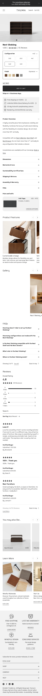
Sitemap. (36, 692)
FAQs (4, 188)
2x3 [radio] (21, 58)
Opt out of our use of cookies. (18, 690)
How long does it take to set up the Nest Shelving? (17, 329)
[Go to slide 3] (20, 40)
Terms (32, 688)
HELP (4, 678)
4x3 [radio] (21, 64)
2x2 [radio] (10, 58)
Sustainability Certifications (13, 171)
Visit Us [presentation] (36, 594)
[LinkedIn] (9, 684)
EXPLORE (6, 604)
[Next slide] (37, 217)
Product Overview (9, 119)
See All (16, 363)
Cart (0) (36, 10)
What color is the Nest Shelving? (14, 351)
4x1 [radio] (32, 58)
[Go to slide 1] (16, 40)
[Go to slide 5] (23, 40)
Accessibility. (28, 692)
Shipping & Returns (10, 176)
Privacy (5, 690)
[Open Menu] (4, 10)
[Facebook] (6, 684)
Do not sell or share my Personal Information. (20, 691)
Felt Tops (22, 199)
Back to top (33, 364)
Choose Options (32, 209)
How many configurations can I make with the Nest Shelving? (19, 337)
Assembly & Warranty (10, 182)
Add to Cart (21, 88)
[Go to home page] (21, 10)
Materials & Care (9, 165)
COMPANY (6, 672)
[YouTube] (12, 684)
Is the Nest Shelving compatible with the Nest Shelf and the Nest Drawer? (19, 344)
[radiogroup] (21, 61)
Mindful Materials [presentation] (9, 594)
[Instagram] (3, 684)
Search (30, 10)
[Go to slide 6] (25, 40)
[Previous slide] (33, 217)
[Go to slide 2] (18, 40)
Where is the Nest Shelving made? (15, 357)
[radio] (6, 75)
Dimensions (7, 159)
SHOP (4, 666)
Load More (6, 511)
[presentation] (10, 204)
